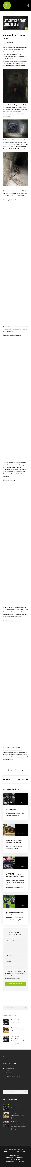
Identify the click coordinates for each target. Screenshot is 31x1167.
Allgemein (23, 802)
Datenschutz (15, 1155)
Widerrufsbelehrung (14, 1157)
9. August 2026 (16, 1043)
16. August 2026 (16, 1033)
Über (12, 1151)
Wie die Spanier (11, 809)
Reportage (10, 42)
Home (6, 1151)
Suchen (26, 1007)
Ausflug (23, 833)
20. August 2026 (16, 1022)
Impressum (21, 1151)
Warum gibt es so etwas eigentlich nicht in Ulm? (13, 841)
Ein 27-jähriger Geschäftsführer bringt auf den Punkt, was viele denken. (15, 875)
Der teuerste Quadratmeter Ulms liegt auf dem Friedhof (15, 913)
